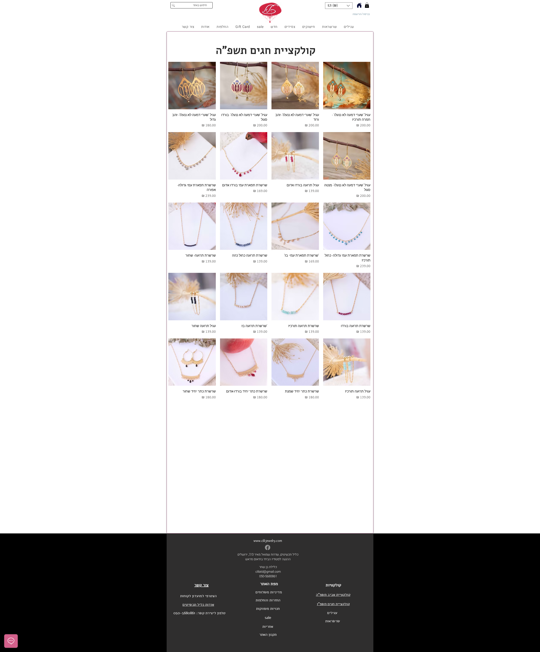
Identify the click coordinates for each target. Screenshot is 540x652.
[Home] (359, 5)
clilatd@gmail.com (268, 571)
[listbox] (338, 5)
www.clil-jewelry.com (268, 541)
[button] (338, 5)
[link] (367, 5)
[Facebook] (267, 547)
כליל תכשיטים (385, 15)
